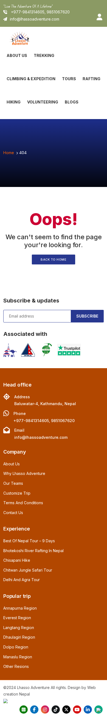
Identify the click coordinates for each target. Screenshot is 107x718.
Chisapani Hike (16, 560)
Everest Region (17, 617)
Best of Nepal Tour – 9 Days (29, 540)
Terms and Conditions (23, 502)
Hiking (14, 102)
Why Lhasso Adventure (24, 473)
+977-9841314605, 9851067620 (40, 12)
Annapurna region (20, 608)
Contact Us (13, 512)
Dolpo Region (15, 647)
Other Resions (16, 666)
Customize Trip (16, 493)
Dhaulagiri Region (19, 637)
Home (8, 152)
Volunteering (42, 102)
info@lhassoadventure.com (34, 19)
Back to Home (53, 259)
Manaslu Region (17, 656)
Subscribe (87, 316)
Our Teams (13, 483)
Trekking (44, 55)
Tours (69, 78)
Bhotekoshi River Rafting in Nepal (33, 550)
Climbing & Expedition (31, 78)
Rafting (91, 78)
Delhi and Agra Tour (21, 579)
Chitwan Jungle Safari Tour (27, 570)
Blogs (71, 102)
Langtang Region (18, 627)
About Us (17, 55)
